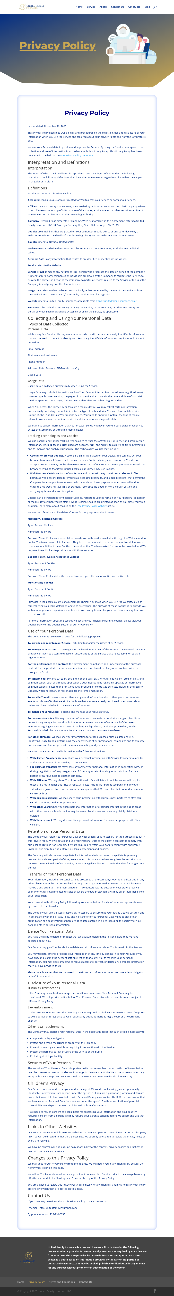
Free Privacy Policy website (92, 506)
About (103, 7)
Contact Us (117, 7)
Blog (147, 7)
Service (91, 7)
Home (79, 7)
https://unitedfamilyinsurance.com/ (116, 301)
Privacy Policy (37, 1282)
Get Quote (134, 7)
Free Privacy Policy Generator (76, 155)
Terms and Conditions (62, 1282)
